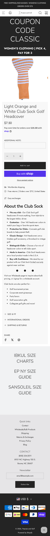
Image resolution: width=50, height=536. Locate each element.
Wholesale (16, 275)
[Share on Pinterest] (19, 340)
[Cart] (46, 13)
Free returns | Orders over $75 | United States (26, 191)
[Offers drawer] (10, 12)
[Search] (40, 13)
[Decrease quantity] (7, 156)
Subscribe (25, 484)
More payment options (25, 180)
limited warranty (36, 262)
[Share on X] (12, 340)
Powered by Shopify (25, 532)
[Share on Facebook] (5, 340)
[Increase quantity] (20, 156)
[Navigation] (3, 12)
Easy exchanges (14, 198)
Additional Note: (12, 140)
